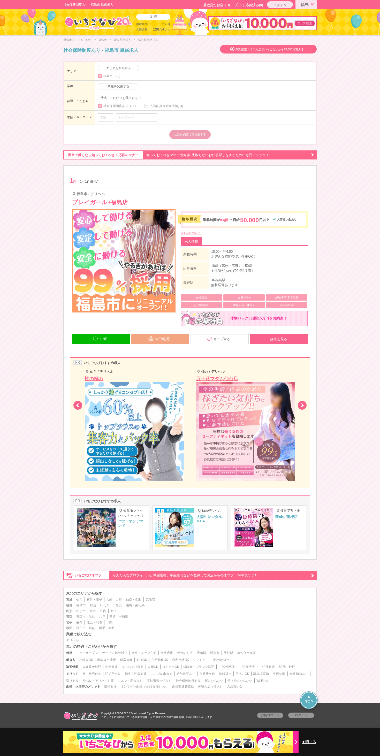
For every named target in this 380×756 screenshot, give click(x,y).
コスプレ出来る (161, 674)
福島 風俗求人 (122, 39)
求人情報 (191, 241)
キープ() (234, 5)
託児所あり (113, 674)
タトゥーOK (170, 667)
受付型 (228, 653)
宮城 (69, 599)
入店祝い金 (234, 686)
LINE (103, 339)
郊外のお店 (185, 653)
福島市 (81, 605)
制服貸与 (225, 674)
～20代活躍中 (228, 667)
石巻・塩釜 (94, 599)
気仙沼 (150, 599)
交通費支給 (207, 674)
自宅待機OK (180, 660)
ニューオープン (87, 653)
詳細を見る (278, 339)
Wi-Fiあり (263, 681)
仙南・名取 (133, 599)
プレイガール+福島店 (100, 202)
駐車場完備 (261, 674)
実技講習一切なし (159, 681)
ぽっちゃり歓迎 (132, 667)
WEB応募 (162, 339)
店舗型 (201, 653)
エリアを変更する (118, 68)
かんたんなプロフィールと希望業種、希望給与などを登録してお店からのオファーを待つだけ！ (166, 575)
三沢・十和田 (118, 616)
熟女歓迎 (111, 667)
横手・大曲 (107, 628)
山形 (69, 611)
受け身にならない (239, 681)
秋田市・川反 (85, 628)
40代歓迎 (268, 667)
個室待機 (126, 660)
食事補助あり (299, 674)
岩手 (69, 622)
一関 (109, 622)
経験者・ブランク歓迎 (198, 667)
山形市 (81, 611)
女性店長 (167, 653)
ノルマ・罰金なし (130, 681)
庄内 (103, 611)
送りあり (72, 681)
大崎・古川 (114, 599)
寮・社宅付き (91, 674)
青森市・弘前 (85, 616)
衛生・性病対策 (136, 674)
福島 (305, 4)
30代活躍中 (250, 667)
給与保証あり (186, 674)
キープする (222, 339)
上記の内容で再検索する (190, 134)
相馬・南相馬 (135, 605)
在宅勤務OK (159, 660)
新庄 (113, 611)
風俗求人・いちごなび (77, 39)
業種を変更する (118, 86)
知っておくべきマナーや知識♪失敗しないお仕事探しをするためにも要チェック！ (168, 155)
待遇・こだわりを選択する (119, 98)
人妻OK (153, 667)
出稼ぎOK (86, 660)
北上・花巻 (94, 622)
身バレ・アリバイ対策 (98, 681)
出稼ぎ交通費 (106, 660)
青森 (69, 616)
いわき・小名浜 (111, 605)
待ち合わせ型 (246, 653)
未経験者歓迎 (91, 667)
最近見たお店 (213, 5)
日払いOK (242, 674)
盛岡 (79, 622)
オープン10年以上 (114, 653)
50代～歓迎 (287, 667)
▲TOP (309, 699)
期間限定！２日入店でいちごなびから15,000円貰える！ (271, 49)
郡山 (93, 605)
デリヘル (72, 640)
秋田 (69, 628)
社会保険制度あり (188, 681)
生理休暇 (279, 674)
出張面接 (110, 686)
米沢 (93, 611)
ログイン (280, 5)
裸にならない (214, 681)
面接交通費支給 (183, 686)
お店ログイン (270, 715)
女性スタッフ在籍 (144, 653)
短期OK (141, 660)
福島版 (102, 39)
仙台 (79, 599)
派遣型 (214, 653)
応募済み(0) (254, 5)
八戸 (102, 616)
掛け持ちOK (221, 660)
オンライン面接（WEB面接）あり (144, 686)
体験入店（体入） (210, 686)
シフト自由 (201, 660)
